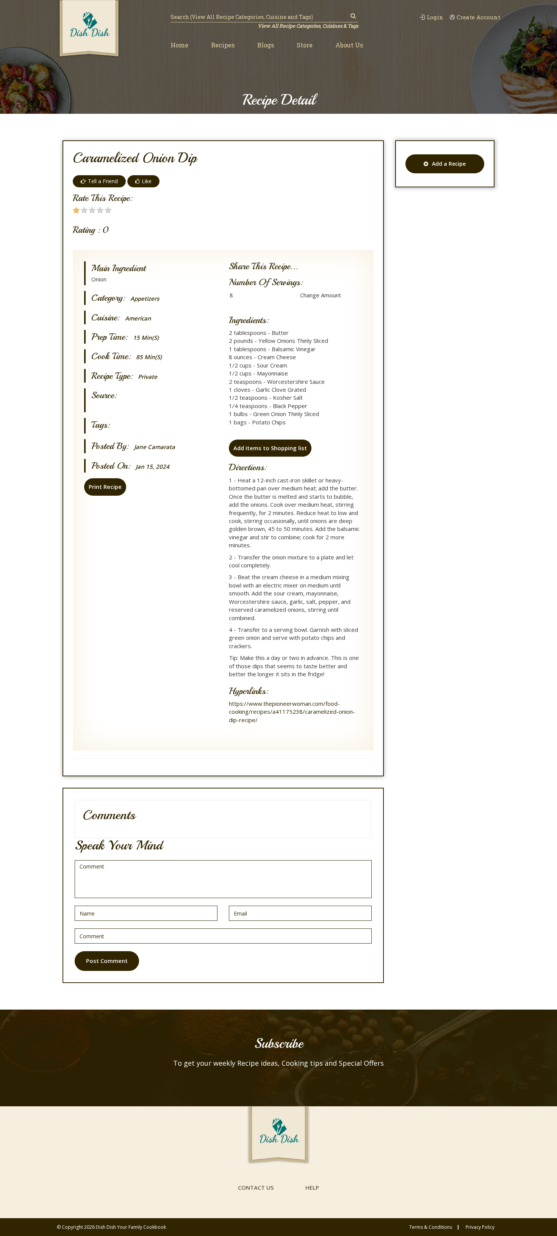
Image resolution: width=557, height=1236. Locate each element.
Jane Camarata (154, 447)
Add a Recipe (449, 163)
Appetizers (144, 298)
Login (435, 17)
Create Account (478, 17)
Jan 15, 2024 (152, 466)
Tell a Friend (103, 181)
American (138, 318)
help (312, 1187)
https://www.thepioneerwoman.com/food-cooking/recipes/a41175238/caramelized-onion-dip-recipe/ (292, 712)
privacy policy (480, 1227)
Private (147, 377)
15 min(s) (146, 338)
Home (179, 45)
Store (305, 45)
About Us (349, 45)
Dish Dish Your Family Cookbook (131, 1227)
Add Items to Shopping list (270, 448)
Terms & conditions (430, 1227)
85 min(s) (149, 357)
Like (147, 181)
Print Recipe (105, 486)
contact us (256, 1187)
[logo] (89, 29)
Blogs (265, 45)
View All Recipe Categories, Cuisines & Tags (308, 25)
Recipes (223, 45)
